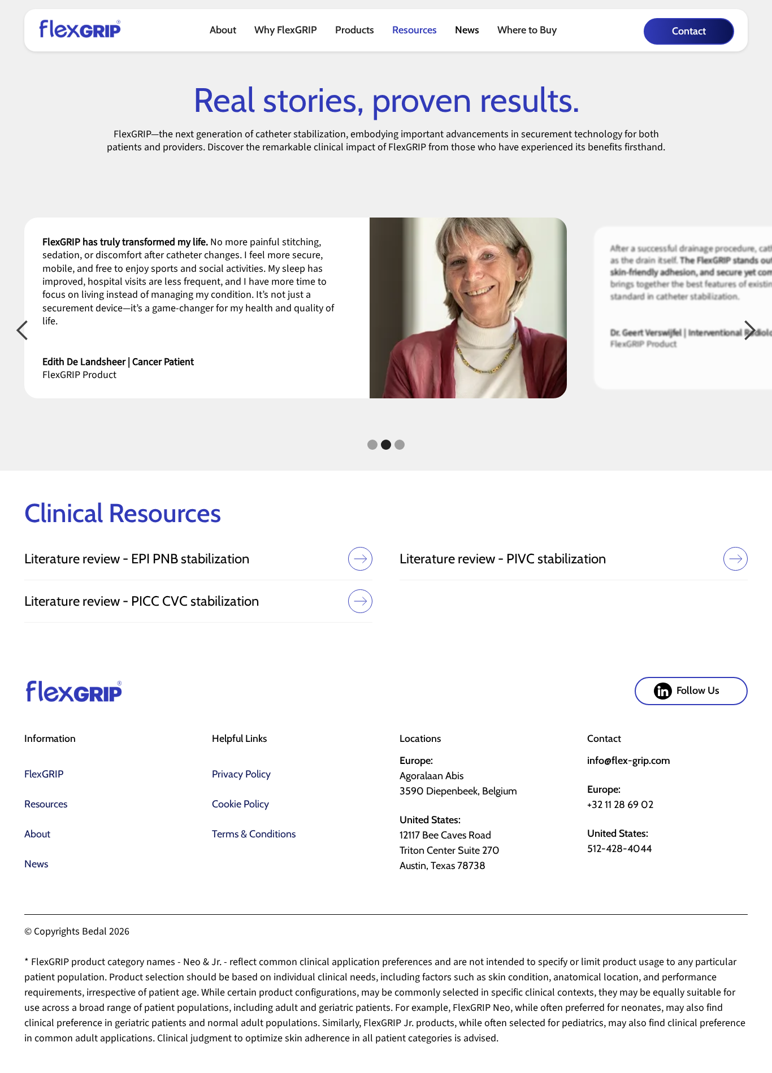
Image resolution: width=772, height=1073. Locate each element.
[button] (223, 30)
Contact (689, 31)
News (467, 30)
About (37, 834)
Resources (414, 30)
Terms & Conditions (254, 834)
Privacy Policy (241, 774)
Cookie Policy (240, 804)
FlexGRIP (43, 774)
